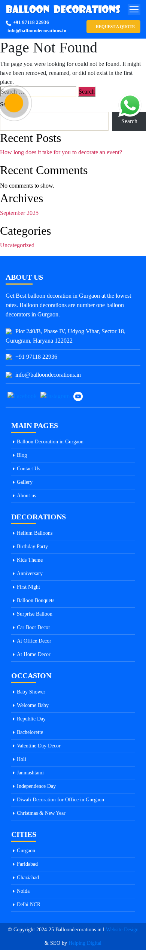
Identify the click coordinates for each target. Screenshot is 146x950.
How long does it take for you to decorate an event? (61, 152)
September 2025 (19, 213)
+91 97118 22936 (31, 22)
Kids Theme (30, 560)
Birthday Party (32, 546)
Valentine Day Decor (39, 746)
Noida (23, 891)
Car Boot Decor (33, 627)
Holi (21, 759)
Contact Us (28, 468)
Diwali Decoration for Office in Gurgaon (60, 799)
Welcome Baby (33, 705)
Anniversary (30, 573)
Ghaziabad (28, 877)
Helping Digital (85, 943)
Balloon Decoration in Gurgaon (50, 441)
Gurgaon (26, 850)
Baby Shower (31, 692)
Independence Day (36, 786)
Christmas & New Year (41, 813)
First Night (28, 587)
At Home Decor (34, 654)
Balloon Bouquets (35, 600)
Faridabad (27, 864)
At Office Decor (34, 641)
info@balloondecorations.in (36, 30)
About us (26, 495)
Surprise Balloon (34, 614)
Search (8, 104)
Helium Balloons (34, 533)
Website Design (122, 929)
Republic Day (31, 719)
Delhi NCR (28, 904)
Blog (22, 455)
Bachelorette (30, 732)
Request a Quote (115, 26)
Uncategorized (17, 245)
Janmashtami (30, 773)
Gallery (25, 482)
